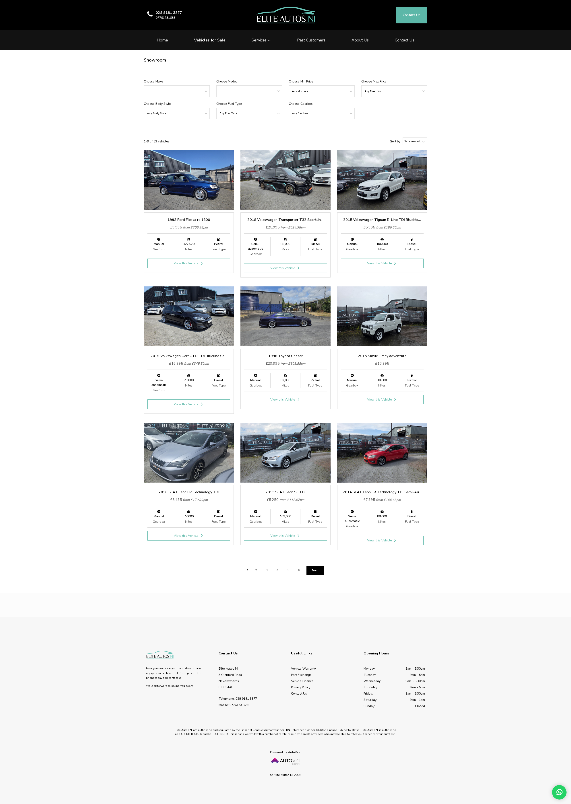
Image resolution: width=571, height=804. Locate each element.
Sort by (395, 141)
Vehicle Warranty (303, 668)
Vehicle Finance (302, 681)
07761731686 (165, 18)
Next (315, 570)
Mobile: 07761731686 (234, 705)
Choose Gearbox (300, 104)
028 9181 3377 (169, 12)
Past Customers (311, 40)
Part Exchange (301, 675)
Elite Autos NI (285, 15)
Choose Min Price (301, 81)
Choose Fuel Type (229, 104)
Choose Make (153, 81)
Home (162, 40)
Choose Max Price (374, 81)
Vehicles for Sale (210, 40)
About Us (360, 40)
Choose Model (226, 81)
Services (260, 40)
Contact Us (404, 40)
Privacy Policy (300, 687)
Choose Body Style (157, 104)
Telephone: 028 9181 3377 (238, 699)
